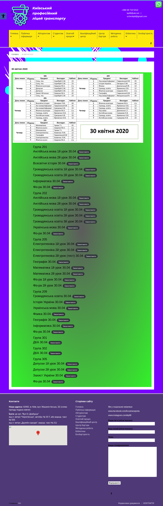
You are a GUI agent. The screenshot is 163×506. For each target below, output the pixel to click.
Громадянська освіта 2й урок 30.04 (57, 175)
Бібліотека (130, 33)
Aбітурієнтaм (44, 33)
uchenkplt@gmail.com (137, 16)
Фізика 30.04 (42, 314)
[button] (3, 16)
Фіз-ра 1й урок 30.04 (47, 279)
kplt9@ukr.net (133, 13)
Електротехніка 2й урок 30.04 (53, 250)
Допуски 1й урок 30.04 (48, 363)
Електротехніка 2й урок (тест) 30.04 (58, 255)
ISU (19, 503)
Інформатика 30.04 (46, 181)
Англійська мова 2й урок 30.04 (54, 157)
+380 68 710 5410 (130, 10)
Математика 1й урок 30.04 (51, 267)
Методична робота (116, 35)
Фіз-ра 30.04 (41, 187)
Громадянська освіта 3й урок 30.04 (57, 221)
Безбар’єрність (145, 33)
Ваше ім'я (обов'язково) (120, 420)
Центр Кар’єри (102, 35)
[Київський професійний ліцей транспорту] (38, 15)
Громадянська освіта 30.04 (52, 296)
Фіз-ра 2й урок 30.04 (47, 285)
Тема (110, 437)
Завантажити (84, 152)
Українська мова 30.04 (49, 227)
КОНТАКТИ (148, 503)
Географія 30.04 (44, 261)
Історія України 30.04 (48, 302)
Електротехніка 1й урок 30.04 (53, 244)
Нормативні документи (129, 503)
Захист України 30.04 (48, 375)
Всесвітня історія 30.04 (49, 163)
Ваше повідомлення (118, 445)
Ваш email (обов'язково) (120, 429)
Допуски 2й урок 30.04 (48, 369)
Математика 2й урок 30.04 (51, 273)
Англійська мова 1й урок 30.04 (54, 151)
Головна (14, 33)
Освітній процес (70, 35)
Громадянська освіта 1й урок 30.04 (57, 169)
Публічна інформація (26, 35)
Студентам (58, 33)
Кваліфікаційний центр (88, 35)
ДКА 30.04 (40, 342)
